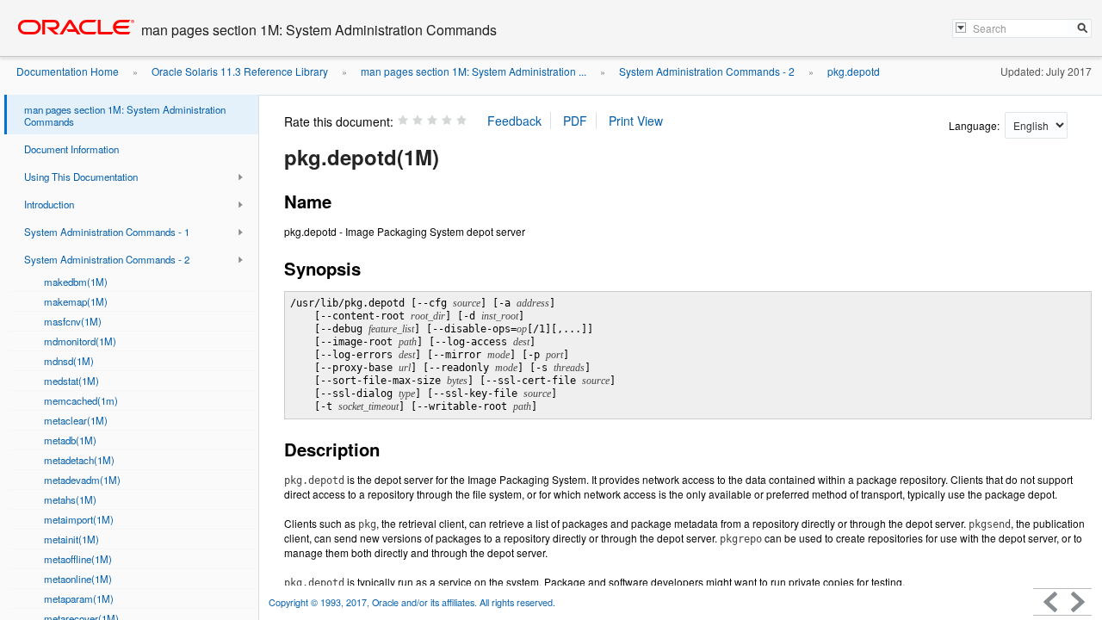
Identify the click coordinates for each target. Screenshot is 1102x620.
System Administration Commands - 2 (707, 71)
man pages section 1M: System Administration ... (473, 71)
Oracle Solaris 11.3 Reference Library (240, 71)
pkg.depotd (853, 71)
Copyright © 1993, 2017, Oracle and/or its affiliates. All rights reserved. (412, 602)
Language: (975, 125)
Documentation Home (67, 71)
